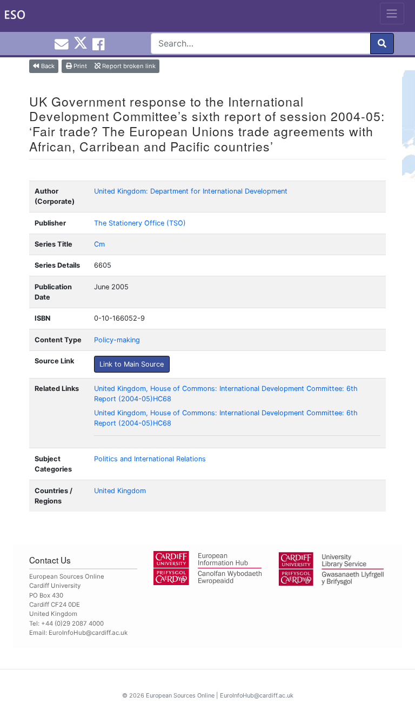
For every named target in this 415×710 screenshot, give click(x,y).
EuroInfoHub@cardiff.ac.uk (88, 632)
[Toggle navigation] (392, 13)
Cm (99, 244)
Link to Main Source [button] (131, 364)
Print (79, 66)
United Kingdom (120, 491)
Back (47, 66)
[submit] (382, 43)
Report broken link (128, 66)
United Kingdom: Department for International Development (190, 191)
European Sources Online (180, 695)
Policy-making (117, 340)
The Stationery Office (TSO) (140, 223)
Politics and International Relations (150, 459)
